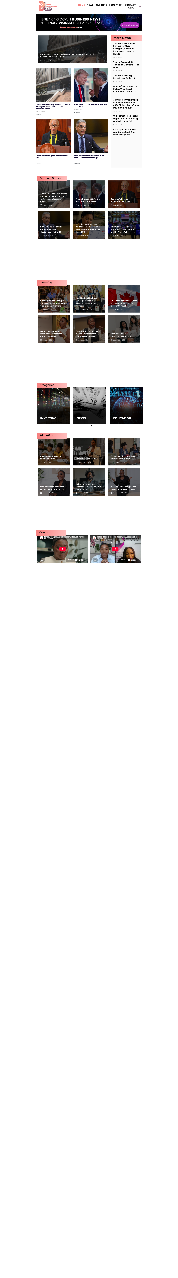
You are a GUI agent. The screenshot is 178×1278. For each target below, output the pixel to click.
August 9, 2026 (117, 124)
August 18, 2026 (117, 81)
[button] (38, 405)
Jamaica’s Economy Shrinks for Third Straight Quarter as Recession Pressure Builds (53, 107)
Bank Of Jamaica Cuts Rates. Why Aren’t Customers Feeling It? (89, 156)
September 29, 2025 (120, 493)
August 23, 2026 (117, 57)
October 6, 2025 (83, 493)
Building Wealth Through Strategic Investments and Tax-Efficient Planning (53, 303)
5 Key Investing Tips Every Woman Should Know (123, 457)
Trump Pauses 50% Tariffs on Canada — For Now (90, 106)
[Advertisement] (126, 155)
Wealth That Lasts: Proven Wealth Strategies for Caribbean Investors (88, 334)
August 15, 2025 (118, 309)
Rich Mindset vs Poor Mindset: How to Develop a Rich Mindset (88, 487)
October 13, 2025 (48, 493)
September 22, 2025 (49, 309)
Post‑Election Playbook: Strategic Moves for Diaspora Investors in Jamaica (86, 302)
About (132, 7)
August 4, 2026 (117, 138)
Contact (130, 5)
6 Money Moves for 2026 (87, 459)
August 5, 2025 (83, 340)
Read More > (39, 114)
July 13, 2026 (47, 462)
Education (116, 5)
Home (81, 5)
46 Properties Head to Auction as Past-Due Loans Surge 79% (124, 132)
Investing (101, 5)
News (90, 5)
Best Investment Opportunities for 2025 (121, 335)
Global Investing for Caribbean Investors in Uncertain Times (51, 334)
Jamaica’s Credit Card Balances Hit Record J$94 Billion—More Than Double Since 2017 (126, 103)
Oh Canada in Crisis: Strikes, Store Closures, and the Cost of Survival (124, 303)
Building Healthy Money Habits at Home (51, 457)
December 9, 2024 (119, 340)
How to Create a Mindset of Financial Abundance (53, 488)
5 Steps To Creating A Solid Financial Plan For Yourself (123, 488)
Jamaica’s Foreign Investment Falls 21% (52, 156)
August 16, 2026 (117, 95)
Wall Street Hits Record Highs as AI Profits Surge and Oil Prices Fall (126, 119)
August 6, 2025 (48, 340)
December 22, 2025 (84, 462)
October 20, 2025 (119, 462)
